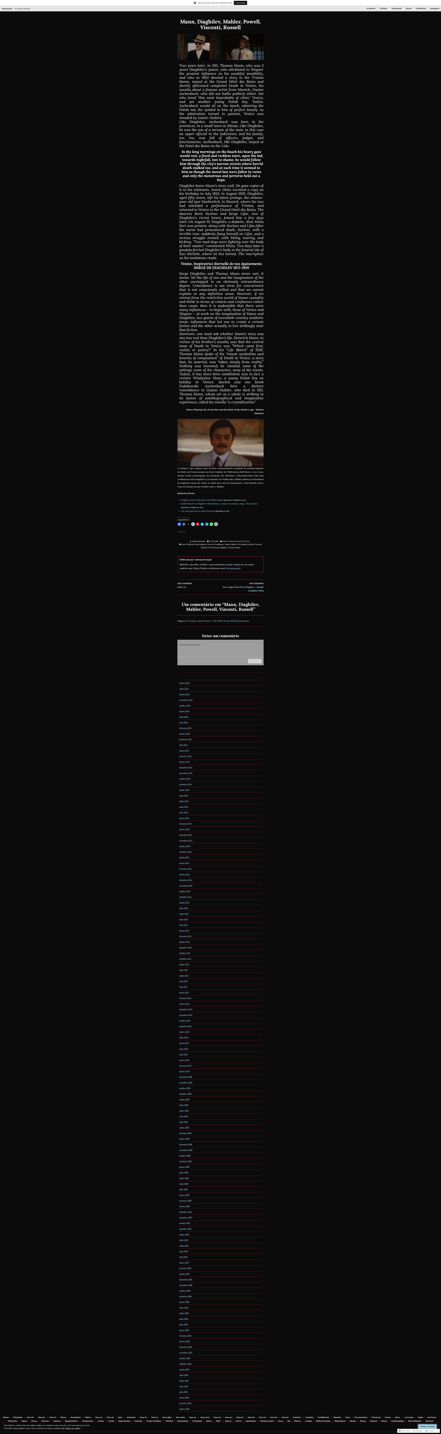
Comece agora (240, 3)
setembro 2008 (185, 1161)
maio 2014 (183, 807)
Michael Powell (207, 547)
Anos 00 (143, 1417)
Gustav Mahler (231, 544)
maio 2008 (183, 1184)
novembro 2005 (185, 1352)
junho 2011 (184, 975)
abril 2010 (183, 1054)
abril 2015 (183, 745)
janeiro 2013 (184, 874)
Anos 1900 (180, 1417)
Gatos (209, 1421)
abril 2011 (183, 987)
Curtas (111, 1421)
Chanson (45, 1421)
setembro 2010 (185, 1026)
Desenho (337, 1417)
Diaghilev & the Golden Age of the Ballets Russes (202, 500)
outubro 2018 (184, 705)
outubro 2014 (184, 778)
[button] (198, 47)
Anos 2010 (205, 1417)
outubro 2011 (184, 953)
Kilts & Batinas (414, 1421)
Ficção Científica (154, 1421)
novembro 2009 (185, 1082)
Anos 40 (233, 541)
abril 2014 (183, 812)
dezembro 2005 (185, 1347)
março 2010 (184, 1060)
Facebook (371, 8)
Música (297, 1421)
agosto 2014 (184, 790)
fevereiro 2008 (185, 1200)
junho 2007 (184, 1246)
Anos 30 (110, 1417)
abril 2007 (183, 1257)
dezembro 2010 (185, 1009)
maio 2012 (183, 919)
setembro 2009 (185, 1094)
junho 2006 (184, 1313)
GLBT (218, 1421)
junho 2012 (184, 914)
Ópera (24, 1421)
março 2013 (184, 863)
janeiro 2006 (184, 1341)
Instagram (434, 8)
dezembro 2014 (185, 767)
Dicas (347, 1417)
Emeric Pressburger (215, 544)
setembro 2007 (185, 1229)
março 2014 (184, 818)
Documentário (361, 1417)
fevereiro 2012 (185, 936)
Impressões (251, 1421)
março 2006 (184, 1330)
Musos (63, 1417)
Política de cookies (72, 1428)
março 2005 (184, 1397)
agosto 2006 (184, 1302)
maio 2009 (183, 1116)
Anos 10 (154, 1417)
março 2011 (184, 992)
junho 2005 (184, 1380)
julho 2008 (183, 1172)
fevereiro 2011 (185, 998)
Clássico (57, 1421)
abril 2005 (183, 1392)
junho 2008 (184, 1178)
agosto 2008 (184, 1167)
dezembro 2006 (185, 1279)
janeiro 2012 (184, 942)
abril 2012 (183, 925)
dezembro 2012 (185, 880)
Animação (131, 1417)
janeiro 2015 (184, 762)
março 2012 (184, 930)
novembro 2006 (185, 1285)
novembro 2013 (185, 840)
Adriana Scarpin (198, 541)
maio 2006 (183, 1319)
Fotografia (17, 1417)
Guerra (228, 1421)
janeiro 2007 (184, 1274)
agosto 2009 (184, 1099)
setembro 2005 (185, 1364)
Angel (420, 1417)
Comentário (255, 661)
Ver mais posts (233, 568)
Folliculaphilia (397, 1421)
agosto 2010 (184, 1032)
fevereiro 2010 (185, 1065)
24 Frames (409, 1417)
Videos (88, 1417)
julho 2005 (183, 1375)
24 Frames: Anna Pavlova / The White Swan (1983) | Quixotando (217, 621)
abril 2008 (183, 1189)
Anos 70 (240, 541)
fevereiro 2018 (185, 728)
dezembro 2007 (185, 1212)
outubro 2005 (184, 1358)
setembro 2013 (185, 852)
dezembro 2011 (185, 947)
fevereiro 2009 (185, 1133)
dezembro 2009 (185, 1077)
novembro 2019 (185, 700)
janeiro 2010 (184, 1071)
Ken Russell (242, 544)
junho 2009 (184, 1110)
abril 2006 (183, 1324)
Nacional (429, 1421)
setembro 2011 (185, 959)
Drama (388, 1417)
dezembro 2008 (185, 1144)
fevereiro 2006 (185, 1336)
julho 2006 (183, 1307)
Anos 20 (226, 541)
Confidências (323, 1417)
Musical (373, 1421)
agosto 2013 (184, 857)
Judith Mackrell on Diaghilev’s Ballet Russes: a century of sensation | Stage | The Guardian (219, 504)
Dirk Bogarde (201, 544)
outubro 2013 (184, 846)
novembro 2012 (185, 885)
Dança (34, 1421)
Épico (397, 1417)
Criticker (383, 8)
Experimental (124, 1421)
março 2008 (184, 1195)
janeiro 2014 (184, 829)
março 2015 (184, 750)
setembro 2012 (185, 897)
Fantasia (138, 1421)
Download (376, 1417)
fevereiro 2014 (185, 823)
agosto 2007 (184, 1234)
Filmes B (169, 1421)
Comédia (309, 1417)
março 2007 (184, 1262)
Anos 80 (273, 1417)
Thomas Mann (234, 547)
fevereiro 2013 (185, 869)
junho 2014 (184, 801)
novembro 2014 (185, 773)
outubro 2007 (184, 1223)
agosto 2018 (184, 711)
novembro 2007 (185, 1217)
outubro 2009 (184, 1088)
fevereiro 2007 (185, 1268)
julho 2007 (183, 1240)
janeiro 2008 (184, 1206)
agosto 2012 (184, 902)
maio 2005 (183, 1386)
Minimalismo (340, 1421)
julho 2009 (183, 1105)
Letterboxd (421, 8)
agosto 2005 (184, 1369)
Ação (120, 1417)
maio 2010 (183, 1049)
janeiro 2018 (184, 733)
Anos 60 (30, 1417)
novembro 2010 (185, 1015)
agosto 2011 (184, 964)
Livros (247, 541)
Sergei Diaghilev (221, 547)
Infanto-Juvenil (267, 1421)
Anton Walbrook (188, 544)
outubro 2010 (184, 1020)
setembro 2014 (185, 784)
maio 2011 (183, 981)
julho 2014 (183, 795)
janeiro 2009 (184, 1139)
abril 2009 (183, 1122)
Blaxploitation (71, 1421)
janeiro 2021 (184, 694)
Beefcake (12, 1421)
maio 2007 (183, 1251)
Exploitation (182, 1421)
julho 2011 (183, 970)
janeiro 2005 (184, 1409)
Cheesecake (87, 1421)
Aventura (297, 1417)
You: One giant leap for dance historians (198, 511)
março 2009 (184, 1127)
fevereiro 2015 (185, 756)
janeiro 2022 (184, 683)
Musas (6, 1417)
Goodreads (396, 8)
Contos (101, 1421)
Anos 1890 (166, 1417)
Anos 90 (285, 1417)
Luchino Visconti (255, 544)
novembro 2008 (185, 1150)
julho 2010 (183, 1037)
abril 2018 (183, 722)
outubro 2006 (184, 1291)
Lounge (308, 1421)
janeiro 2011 (184, 1004)
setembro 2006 (185, 1296)
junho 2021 (184, 689)
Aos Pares (431, 1417)
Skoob (408, 8)
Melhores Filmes (323, 1421)
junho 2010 (184, 1043)
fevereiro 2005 (185, 1403)
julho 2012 (183, 908)
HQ (288, 1421)
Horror (238, 1421)
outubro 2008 (184, 1155)
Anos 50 (41, 1417)
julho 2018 (183, 717)
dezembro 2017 (185, 739)
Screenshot (76, 1417)
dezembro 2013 (185, 835)
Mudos (353, 1421)
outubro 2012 (184, 891)
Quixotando (7, 9)
